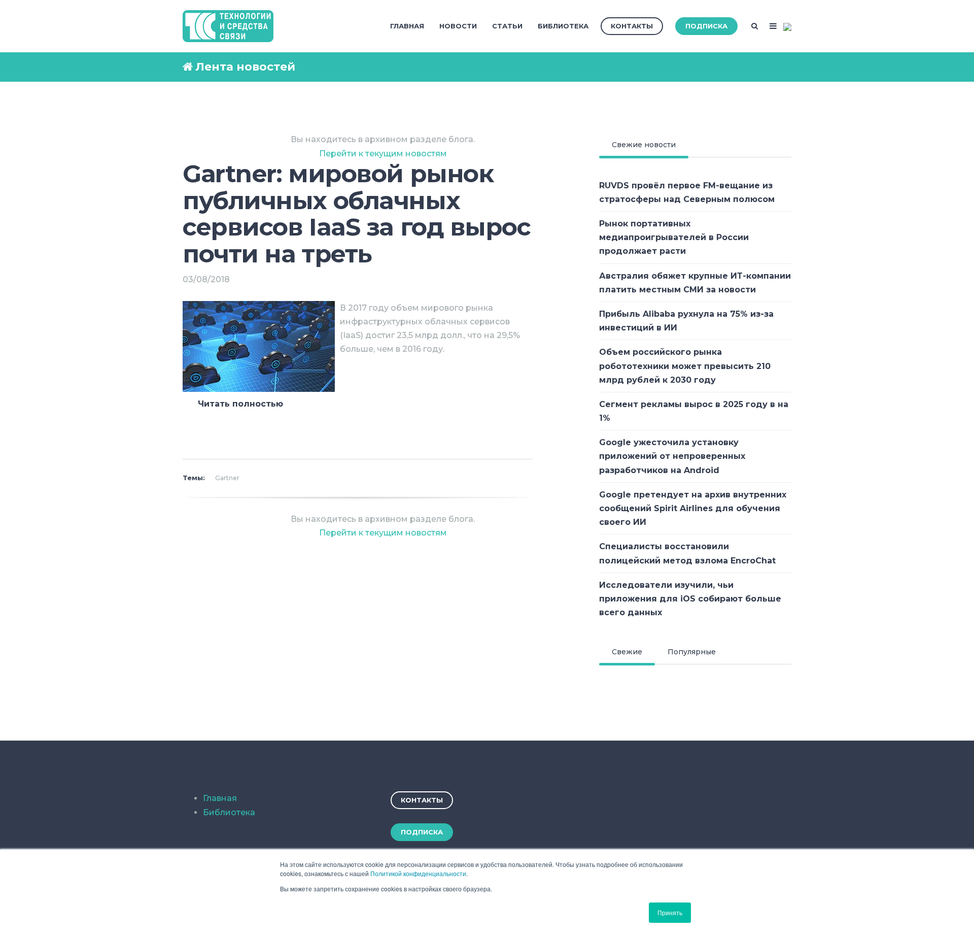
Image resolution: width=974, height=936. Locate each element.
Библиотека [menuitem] (563, 26)
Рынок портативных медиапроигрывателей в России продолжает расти (674, 237)
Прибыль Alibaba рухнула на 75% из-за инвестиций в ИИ (686, 320)
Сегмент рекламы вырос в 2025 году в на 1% (693, 411)
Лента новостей (245, 67)
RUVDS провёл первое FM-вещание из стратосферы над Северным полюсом (687, 192)
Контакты (632, 26)
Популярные (692, 651)
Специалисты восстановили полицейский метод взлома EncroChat (687, 553)
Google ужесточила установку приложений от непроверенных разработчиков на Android (672, 456)
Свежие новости (644, 144)
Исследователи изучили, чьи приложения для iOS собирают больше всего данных (690, 598)
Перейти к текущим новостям (383, 153)
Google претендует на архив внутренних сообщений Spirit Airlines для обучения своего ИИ (692, 508)
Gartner (227, 478)
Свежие (627, 651)
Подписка (706, 26)
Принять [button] (669, 912)
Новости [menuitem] (458, 26)
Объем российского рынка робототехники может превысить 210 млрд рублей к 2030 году (685, 365)
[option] (357, 421)
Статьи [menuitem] (507, 26)
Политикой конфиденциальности (418, 873)
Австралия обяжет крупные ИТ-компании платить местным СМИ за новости (695, 282)
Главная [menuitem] (407, 26)
